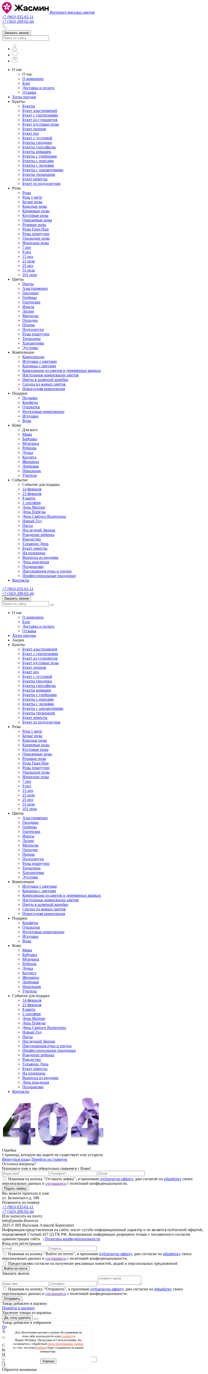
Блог (26, 83)
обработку (173, 1179)
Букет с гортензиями (40, 115)
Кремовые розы (35, 211)
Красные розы (34, 206)
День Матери (33, 507)
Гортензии (31, 302)
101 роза (29, 275)
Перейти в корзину (18, 1308)
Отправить (12, 1299)
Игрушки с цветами (39, 361)
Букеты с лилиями (38, 165)
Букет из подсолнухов (41, 183)
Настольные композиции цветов (50, 375)
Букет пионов (34, 129)
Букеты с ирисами (38, 161)
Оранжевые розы (37, 220)
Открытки (31, 407)
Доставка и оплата (38, 88)
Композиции (33, 357)
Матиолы (30, 316)
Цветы (28, 284)
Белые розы (32, 202)
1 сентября (31, 503)
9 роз (26, 252)
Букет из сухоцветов (40, 120)
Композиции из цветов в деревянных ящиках (61, 370)
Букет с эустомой (37, 138)
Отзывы (29, 92)
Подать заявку (15, 1188)
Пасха (27, 525)
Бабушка (29, 439)
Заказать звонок (16, 33)
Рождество (31, 539)
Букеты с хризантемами (42, 170)
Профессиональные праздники (49, 576)
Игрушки (30, 416)
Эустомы (30, 348)
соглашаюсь (55, 1183)
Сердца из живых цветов (44, 384)
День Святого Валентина (44, 516)
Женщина (30, 462)
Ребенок (29, 448)
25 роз (27, 265)
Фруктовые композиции (43, 411)
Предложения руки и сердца (47, 571)
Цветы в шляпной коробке (45, 379)
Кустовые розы (35, 215)
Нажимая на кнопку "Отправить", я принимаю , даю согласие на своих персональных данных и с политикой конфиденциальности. (92, 1291)
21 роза (28, 261)
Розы (26, 192)
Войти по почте (15, 1268)
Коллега (29, 457)
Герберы (29, 297)
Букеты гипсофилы (39, 147)
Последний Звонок (38, 530)
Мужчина (30, 443)
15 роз (27, 256)
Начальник (31, 471)
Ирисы (28, 306)
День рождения (35, 562)
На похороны (33, 553)
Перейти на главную (49, 1159)
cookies (41, 1347)
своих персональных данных (65, 1344)
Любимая (30, 466)
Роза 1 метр (32, 197)
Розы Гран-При (35, 229)
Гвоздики (30, 293)
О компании (33, 79)
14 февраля (31, 489)
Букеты (28, 106)
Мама (27, 434)
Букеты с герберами (39, 156)
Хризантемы (33, 343)
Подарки (30, 398)
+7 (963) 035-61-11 (17, 17)
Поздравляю (33, 566)
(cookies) (67, 1336)
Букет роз (30, 133)
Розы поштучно (35, 234)
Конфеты (30, 402)
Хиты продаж (24, 97)
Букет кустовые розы (40, 124)
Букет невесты (34, 179)
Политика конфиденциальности (72, 1239)
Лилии (28, 311)
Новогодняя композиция (43, 389)
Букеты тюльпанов (38, 174)
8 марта (28, 498)
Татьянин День (35, 544)
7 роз (26, 247)
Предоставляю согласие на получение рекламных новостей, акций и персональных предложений (93, 1263)
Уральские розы (36, 238)
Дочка (27, 452)
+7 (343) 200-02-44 (18, 21)
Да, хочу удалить (17, 1318)
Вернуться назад (16, 1159)
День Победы (34, 512)
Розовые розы (34, 224)
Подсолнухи (33, 329)
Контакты (20, 580)
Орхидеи (30, 320)
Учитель (29, 475)
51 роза (28, 270)
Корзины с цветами (39, 366)
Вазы (26, 420)
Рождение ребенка (38, 534)
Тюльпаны (31, 338)
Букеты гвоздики (37, 142)
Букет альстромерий (39, 110)
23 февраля (31, 493)
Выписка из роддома (40, 557)
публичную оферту (116, 1179)
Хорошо (48, 1361)
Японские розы (35, 243)
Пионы (28, 325)
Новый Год (32, 521)
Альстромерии (35, 288)
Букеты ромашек (36, 151)
